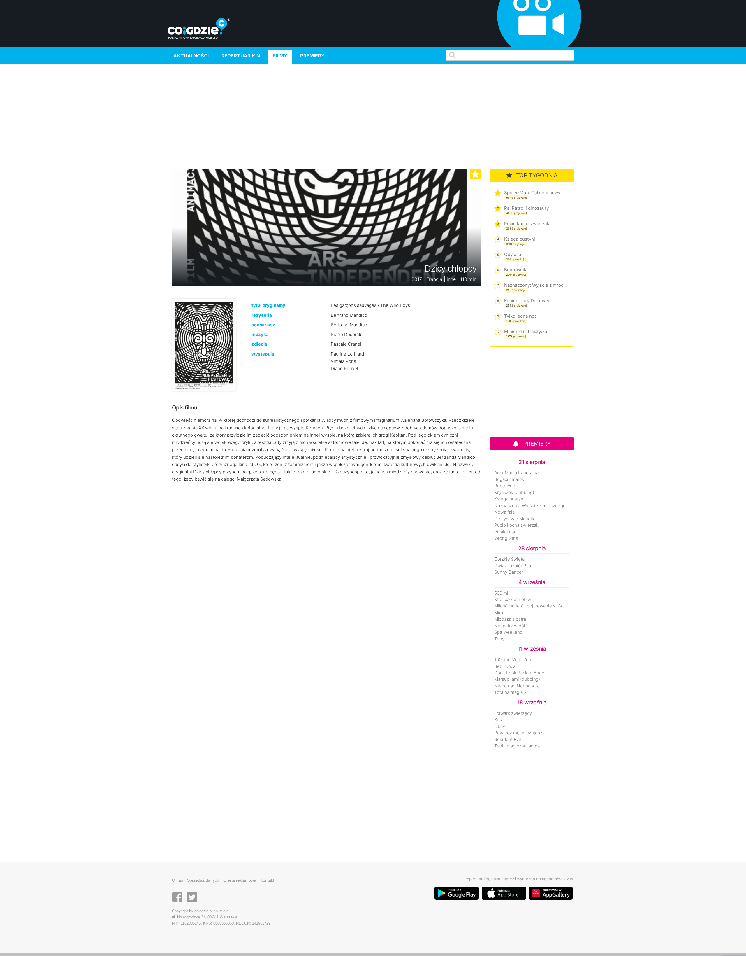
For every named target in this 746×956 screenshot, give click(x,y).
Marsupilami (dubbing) (517, 679)
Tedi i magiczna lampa (517, 746)
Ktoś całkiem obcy (512, 599)
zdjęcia (259, 344)
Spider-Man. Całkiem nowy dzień (535, 192)
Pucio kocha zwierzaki (527, 223)
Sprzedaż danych (203, 880)
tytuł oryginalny (268, 305)
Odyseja (512, 254)
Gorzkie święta (509, 559)
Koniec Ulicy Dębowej (526, 300)
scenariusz (263, 325)
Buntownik (515, 269)
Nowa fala (504, 512)
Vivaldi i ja (504, 532)
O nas (177, 880)
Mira (498, 612)
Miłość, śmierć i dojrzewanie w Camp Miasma (531, 606)
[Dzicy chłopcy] (204, 344)
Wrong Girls (506, 538)
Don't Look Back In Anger (520, 672)
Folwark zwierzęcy (513, 713)
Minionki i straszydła (525, 331)
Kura (498, 719)
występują (262, 354)
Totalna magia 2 (510, 692)
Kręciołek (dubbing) (514, 492)
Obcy (499, 726)
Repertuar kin (240, 56)
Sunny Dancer (508, 572)
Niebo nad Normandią (516, 686)
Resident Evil (507, 739)
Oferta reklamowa (239, 880)
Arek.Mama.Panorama (516, 472)
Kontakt (267, 880)
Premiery (312, 56)
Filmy (280, 56)
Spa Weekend (508, 632)
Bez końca (504, 666)
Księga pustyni (519, 239)
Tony (499, 639)
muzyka (260, 334)
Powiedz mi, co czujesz (518, 733)
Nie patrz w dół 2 (511, 625)
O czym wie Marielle (515, 518)
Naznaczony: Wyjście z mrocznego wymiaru (535, 285)
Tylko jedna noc (520, 316)
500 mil (501, 593)
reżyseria (261, 315)
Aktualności (191, 56)
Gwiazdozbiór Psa (512, 565)
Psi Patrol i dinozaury (526, 208)
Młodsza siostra (510, 619)
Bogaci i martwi (510, 479)
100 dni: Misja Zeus (514, 659)
